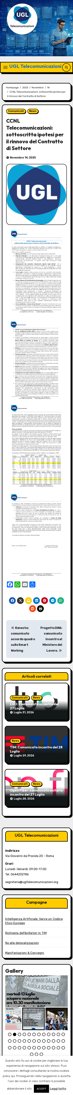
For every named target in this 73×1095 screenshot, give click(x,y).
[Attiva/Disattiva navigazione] (5, 67)
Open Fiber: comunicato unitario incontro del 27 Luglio (36, 792)
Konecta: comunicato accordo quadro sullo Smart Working (23, 639)
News (32, 111)
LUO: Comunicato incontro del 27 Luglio (34, 706)
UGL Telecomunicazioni (35, 66)
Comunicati (16, 111)
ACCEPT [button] (41, 1088)
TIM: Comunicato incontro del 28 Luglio (36, 749)
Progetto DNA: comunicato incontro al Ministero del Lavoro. (51, 639)
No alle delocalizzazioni (22, 943)
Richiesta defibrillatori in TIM (26, 933)
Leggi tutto (58, 1088)
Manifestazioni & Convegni (24, 953)
